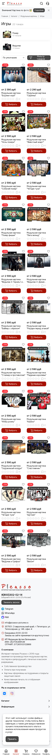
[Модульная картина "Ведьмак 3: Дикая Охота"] (39, 261)
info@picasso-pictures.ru (16, 622)
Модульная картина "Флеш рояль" (11, 420)
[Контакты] (48, 3)
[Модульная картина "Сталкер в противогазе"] (13, 354)
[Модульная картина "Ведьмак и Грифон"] (13, 541)
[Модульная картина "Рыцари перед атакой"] (39, 308)
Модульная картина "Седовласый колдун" (11, 467)
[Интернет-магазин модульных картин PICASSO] (14, 3)
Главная (4, 16)
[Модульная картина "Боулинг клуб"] (13, 75)
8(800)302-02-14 (11, 594)
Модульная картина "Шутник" (36, 513)
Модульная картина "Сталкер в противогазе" (13, 373)
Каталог (14, 16)
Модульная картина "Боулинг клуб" (11, 94)
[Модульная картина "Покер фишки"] (13, 215)
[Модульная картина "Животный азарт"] (39, 121)
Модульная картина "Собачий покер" (11, 187)
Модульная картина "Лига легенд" (36, 234)
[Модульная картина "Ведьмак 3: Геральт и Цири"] (13, 261)
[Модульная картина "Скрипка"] (39, 75)
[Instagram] (12, 693)
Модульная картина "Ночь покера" (11, 140)
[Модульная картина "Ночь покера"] (13, 121)
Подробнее (39, 10)
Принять (12, 739)
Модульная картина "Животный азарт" (36, 140)
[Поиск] (41, 3)
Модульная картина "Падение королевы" (36, 373)
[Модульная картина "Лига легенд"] (39, 215)
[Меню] (3, 3)
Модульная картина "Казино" (36, 420)
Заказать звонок (11, 602)
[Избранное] (23, 65)
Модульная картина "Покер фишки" (11, 234)
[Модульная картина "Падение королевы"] (39, 354)
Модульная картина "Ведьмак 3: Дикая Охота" (36, 280)
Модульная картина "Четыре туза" (36, 187)
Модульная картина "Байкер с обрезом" (11, 327)
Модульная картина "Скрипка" (36, 94)
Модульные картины (29, 16)
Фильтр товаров (41, 57)
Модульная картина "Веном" (36, 560)
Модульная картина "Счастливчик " (36, 467)
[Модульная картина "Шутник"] (39, 494)
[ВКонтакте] (4, 693)
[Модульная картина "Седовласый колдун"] (13, 448)
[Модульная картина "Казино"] (39, 401)
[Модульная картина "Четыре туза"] (39, 168)
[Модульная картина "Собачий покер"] (13, 168)
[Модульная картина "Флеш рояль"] (13, 401)
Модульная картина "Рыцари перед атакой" (38, 327)
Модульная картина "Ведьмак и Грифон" (11, 560)
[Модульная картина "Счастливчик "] (39, 448)
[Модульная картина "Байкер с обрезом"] (13, 308)
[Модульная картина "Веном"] (39, 541)
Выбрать (13, 104)
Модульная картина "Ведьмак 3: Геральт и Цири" (12, 280)
